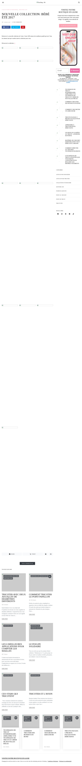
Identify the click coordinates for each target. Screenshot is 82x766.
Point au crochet (61, 195)
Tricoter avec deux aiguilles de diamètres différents (14, 597)
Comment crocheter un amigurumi (50, 733)
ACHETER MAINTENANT (68, 25)
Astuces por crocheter (63, 174)
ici (14, 43)
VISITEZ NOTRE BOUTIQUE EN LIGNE (15, 758)
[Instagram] (62, 214)
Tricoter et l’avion (40, 694)
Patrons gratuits (36, 628)
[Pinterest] (65, 214)
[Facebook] (58, 214)
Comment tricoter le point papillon (40, 595)
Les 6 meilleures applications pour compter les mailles (13, 647)
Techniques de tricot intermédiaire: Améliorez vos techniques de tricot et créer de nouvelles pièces (71, 94)
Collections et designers (10, 9)
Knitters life (23, 9)
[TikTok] (73, 214)
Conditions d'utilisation (53, 761)
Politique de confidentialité (65, 761)
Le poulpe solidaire (35, 645)
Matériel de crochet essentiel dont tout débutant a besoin (72, 142)
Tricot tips (59, 203)
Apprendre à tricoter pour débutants (70, 126)
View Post (5, 618)
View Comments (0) (27, 563)
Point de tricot (45, 576)
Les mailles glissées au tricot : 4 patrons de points (72, 134)
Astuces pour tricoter (11, 576)
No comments (18, 22)
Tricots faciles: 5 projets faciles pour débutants (72, 118)
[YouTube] (69, 214)
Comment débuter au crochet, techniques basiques (72, 149)
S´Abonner (75, 70)
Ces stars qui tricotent (10, 695)
